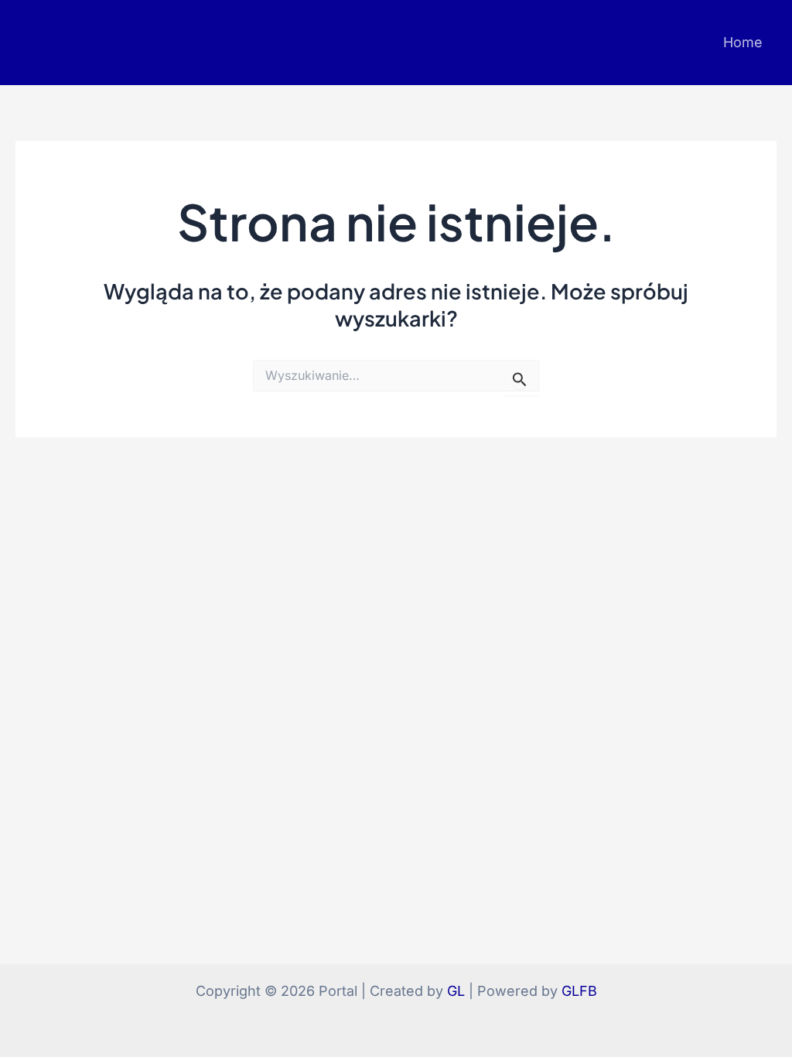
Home (743, 42)
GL (456, 991)
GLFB (579, 991)
